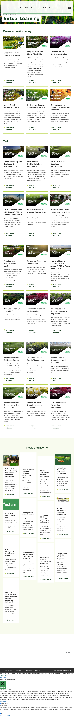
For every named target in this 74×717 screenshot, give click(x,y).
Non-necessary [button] (4, 712)
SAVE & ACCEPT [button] (5, 716)
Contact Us (37, 670)
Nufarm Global (28, 670)
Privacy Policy (18, 670)
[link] (6, 8)
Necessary (4, 704)
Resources (51, 8)
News (57, 8)
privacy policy (4, 675)
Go (70, 8)
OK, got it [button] (3, 677)
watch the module (10, 82)
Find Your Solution (24, 8)
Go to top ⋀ (68, 652)
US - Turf (5, 14)
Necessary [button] (3, 702)
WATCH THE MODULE (56, 82)
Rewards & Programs (36, 8)
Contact (45, 8)
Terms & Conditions (7, 670)
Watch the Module (10, 187)
